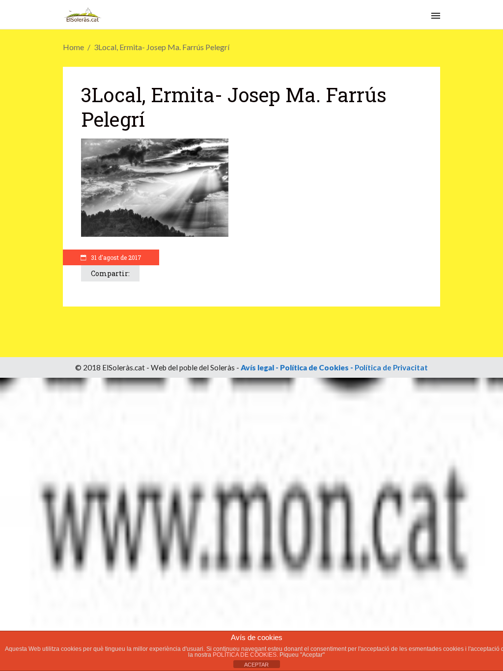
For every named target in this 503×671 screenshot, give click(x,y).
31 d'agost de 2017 (115, 257)
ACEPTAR (256, 665)
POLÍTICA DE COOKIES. (246, 654)
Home (73, 47)
